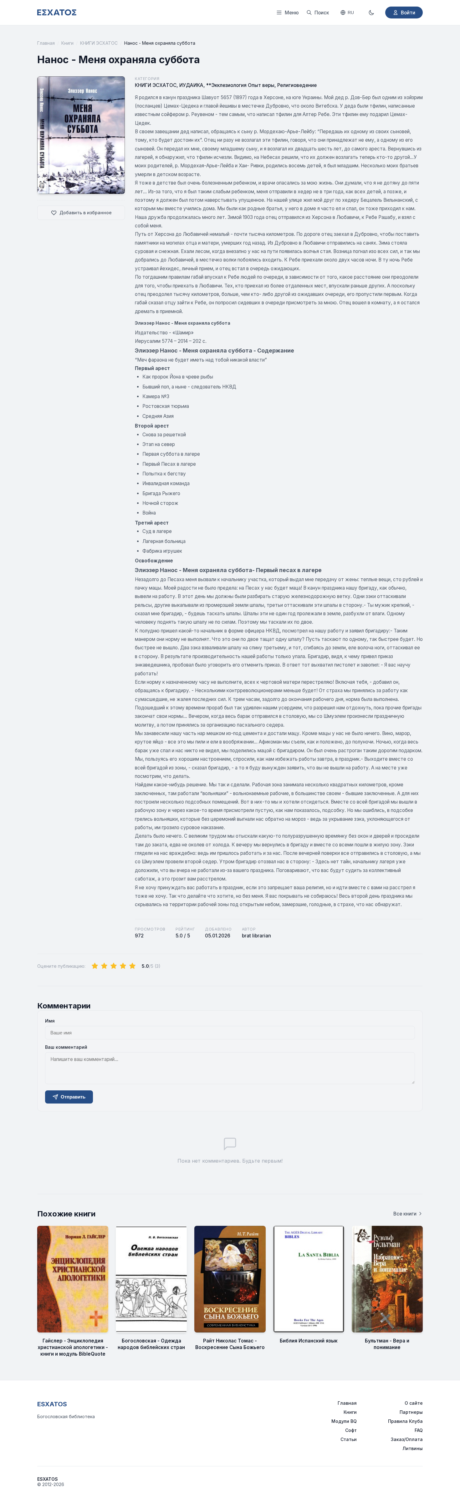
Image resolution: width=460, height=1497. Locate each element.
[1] (94, 966)
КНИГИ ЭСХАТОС (99, 43)
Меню (292, 13)
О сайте (414, 1403)
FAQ (419, 1430)
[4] (123, 966)
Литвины (412, 1448)
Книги (67, 43)
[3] (113, 966)
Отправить (73, 1096)
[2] (104, 966)
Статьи (348, 1439)
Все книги (405, 1214)
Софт (351, 1430)
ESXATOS (52, 1404)
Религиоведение (297, 85)
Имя (50, 1020)
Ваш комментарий (66, 1047)
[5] (132, 966)
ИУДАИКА (191, 85)
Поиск (321, 13)
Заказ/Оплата (407, 1439)
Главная (46, 43)
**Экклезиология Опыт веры (240, 85)
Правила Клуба (405, 1421)
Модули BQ (344, 1421)
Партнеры (411, 1412)
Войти (408, 13)
